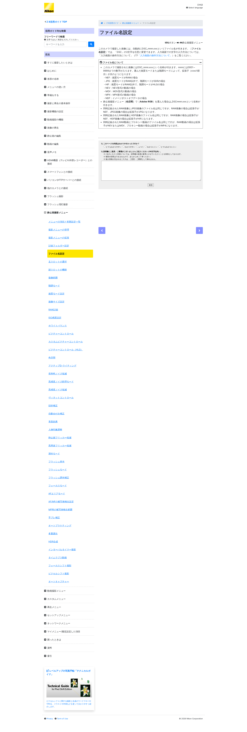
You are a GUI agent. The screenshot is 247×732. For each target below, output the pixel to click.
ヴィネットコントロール (61, 397)
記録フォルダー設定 (58, 245)
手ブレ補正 (54, 517)
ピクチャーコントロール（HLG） (65, 349)
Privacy (50, 718)
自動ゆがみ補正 (56, 413)
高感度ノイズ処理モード (61, 381)
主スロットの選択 (57, 261)
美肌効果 (53, 421)
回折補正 (53, 405)
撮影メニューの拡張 (58, 237)
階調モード (54, 285)
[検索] (91, 44)
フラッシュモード (57, 469)
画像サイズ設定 (56, 301)
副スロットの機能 (57, 269)
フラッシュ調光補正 (58, 477)
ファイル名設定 (56, 253)
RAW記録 (53, 309)
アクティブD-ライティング (62, 365)
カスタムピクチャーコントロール (65, 341)
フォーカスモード (57, 485)
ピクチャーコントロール (61, 333)
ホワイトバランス (57, 325)
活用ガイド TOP (56, 21)
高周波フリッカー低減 (59, 445)
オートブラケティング (59, 525)
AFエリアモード (56, 493)
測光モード (54, 453)
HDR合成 (53, 541)
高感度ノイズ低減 (57, 389)
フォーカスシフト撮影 (59, 565)
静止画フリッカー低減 (59, 437)
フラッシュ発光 (56, 461)
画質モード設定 (56, 293)
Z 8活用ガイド (112, 23)
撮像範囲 (53, 277)
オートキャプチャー (58, 581)
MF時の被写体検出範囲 (60, 509)
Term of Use (62, 718)
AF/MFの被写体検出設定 (61, 501)
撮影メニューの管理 (58, 229)
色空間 (51, 357)
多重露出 (53, 533)
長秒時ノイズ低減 (57, 373)
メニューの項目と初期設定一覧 (64, 221)
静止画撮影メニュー (130, 23)
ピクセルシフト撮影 (58, 573)
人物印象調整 (55, 429)
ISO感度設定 (54, 317)
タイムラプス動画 (57, 557)
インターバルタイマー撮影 (62, 549)
